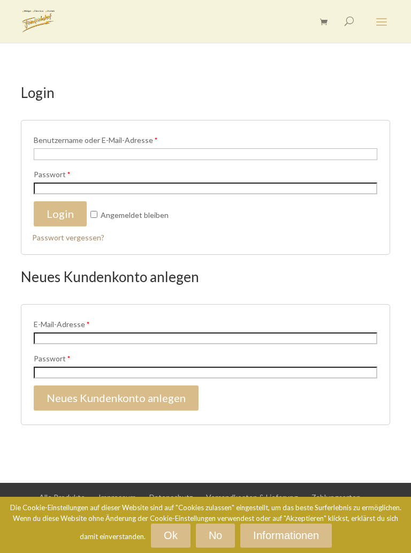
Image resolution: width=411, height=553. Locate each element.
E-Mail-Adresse (61, 324)
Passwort (52, 174)
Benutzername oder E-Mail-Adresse (95, 140)
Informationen (286, 535)
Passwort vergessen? (68, 237)
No (215, 535)
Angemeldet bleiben (134, 214)
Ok (171, 535)
